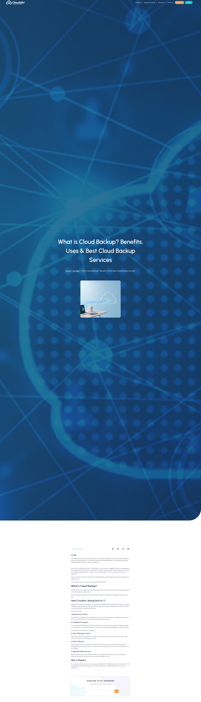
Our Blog (75, 271)
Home (68, 271)
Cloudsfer (73, 604)
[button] (113, 549)
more (92, 630)
